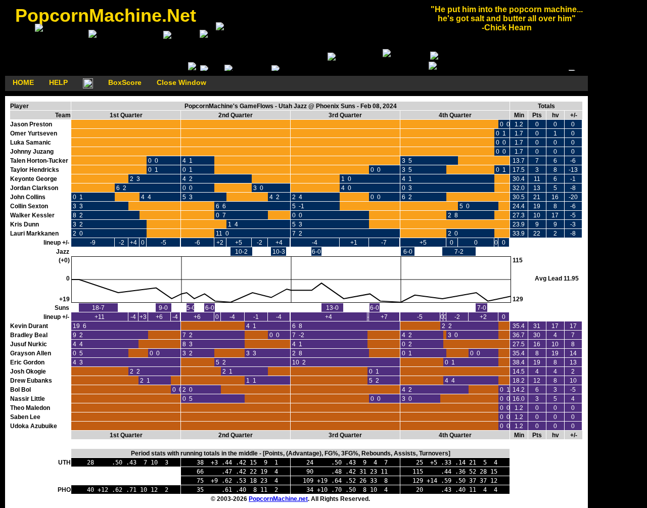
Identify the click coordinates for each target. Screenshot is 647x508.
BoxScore (125, 82)
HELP (58, 82)
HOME (23, 82)
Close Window (181, 82)
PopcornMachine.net (278, 498)
